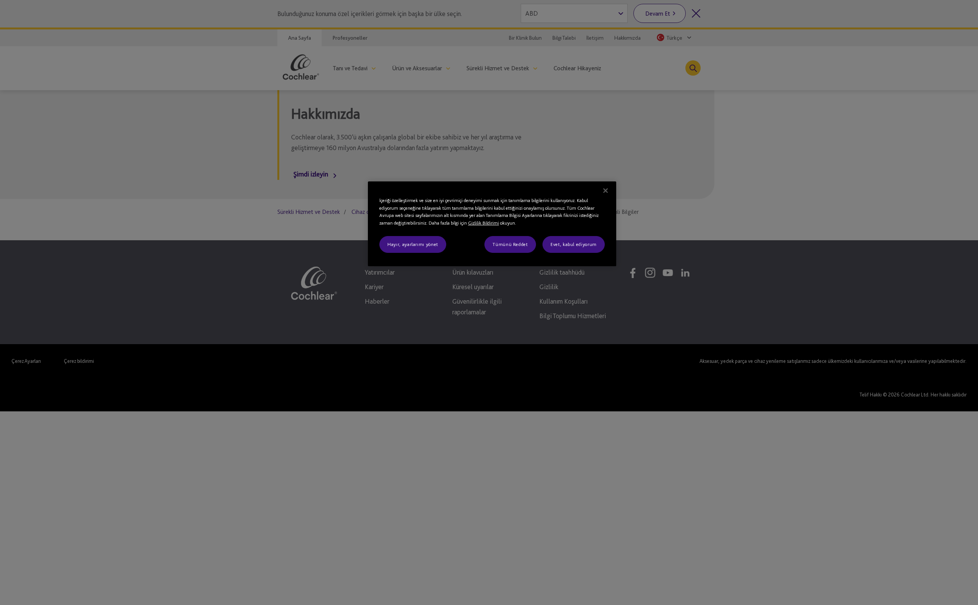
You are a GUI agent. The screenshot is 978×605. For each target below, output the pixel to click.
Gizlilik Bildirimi (483, 223)
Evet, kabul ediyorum (574, 244)
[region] (492, 223)
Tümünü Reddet (510, 244)
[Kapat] (605, 190)
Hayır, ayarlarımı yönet (412, 244)
